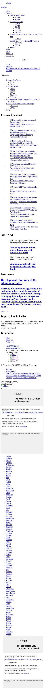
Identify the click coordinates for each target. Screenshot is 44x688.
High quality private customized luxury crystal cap (22, 125)
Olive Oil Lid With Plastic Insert (24, 378)
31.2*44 (18, 32)
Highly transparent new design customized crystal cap (21, 136)
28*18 (17, 24)
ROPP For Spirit (16, 22)
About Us (9, 54)
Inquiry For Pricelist (8, 328)
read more (4, 311)
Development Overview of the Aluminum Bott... (19, 281)
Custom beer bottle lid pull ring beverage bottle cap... (21, 182)
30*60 (17, 20)
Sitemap (9, 369)
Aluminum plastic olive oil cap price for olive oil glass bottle (23, 266)
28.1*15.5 (19, 43)
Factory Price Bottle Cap (27, 373)
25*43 (17, 17)
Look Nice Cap (11, 373)
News (8, 49)
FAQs (8, 52)
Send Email (5, 386)
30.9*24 (18, 30)
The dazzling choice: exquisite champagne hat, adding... (21, 159)
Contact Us (10, 56)
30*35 (17, 28)
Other (12, 47)
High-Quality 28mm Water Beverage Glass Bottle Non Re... (24, 228)
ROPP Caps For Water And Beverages (24, 41)
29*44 (17, 26)
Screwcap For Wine (17, 15)
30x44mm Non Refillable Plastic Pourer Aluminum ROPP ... (22, 215)
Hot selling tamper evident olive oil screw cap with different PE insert (23, 250)
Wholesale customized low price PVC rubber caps (22, 169)
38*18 (17, 45)
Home (8, 11)
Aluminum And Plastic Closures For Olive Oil (23, 69)
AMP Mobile (10, 371)
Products (9, 13)
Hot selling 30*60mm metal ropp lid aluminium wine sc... (23, 203)
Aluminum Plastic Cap (26, 376)
